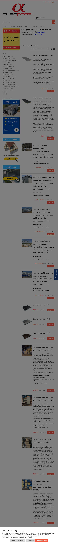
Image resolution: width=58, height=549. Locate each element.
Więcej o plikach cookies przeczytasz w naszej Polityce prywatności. (17, 537)
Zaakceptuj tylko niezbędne (17, 540)
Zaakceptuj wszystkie (41, 540)
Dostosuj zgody (30, 540)
